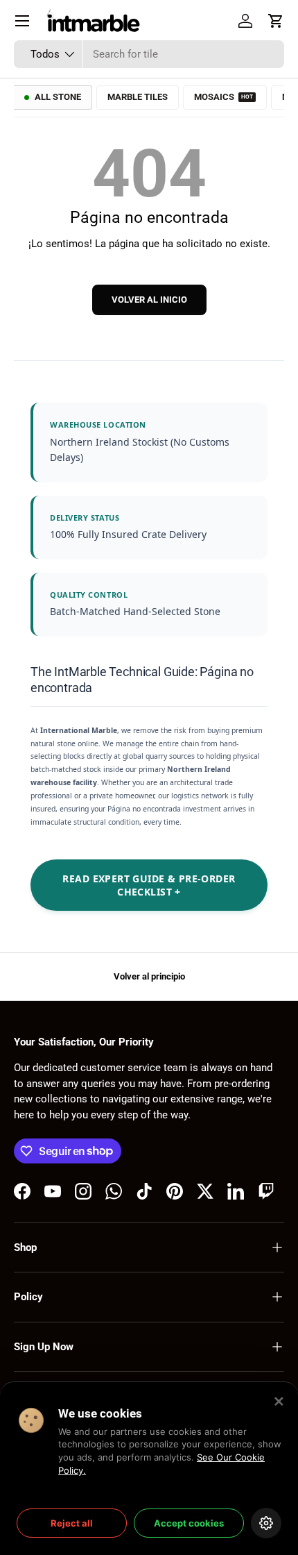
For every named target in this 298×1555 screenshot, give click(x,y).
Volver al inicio (149, 299)
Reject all (72, 1523)
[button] (276, 21)
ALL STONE (58, 97)
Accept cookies (189, 1523)
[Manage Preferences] (266, 1523)
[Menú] (22, 21)
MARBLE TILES (137, 97)
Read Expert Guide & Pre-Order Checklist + (148, 885)
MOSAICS (223, 97)
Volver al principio (149, 976)
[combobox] (149, 54)
